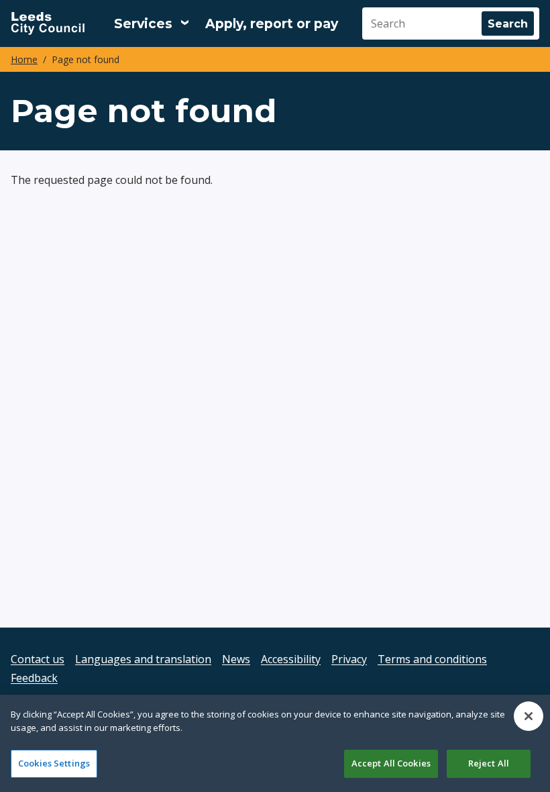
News (236, 659)
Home (24, 59)
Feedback (34, 678)
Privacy (349, 659)
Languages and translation (143, 659)
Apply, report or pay (271, 24)
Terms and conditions (432, 659)
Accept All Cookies (391, 763)
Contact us (37, 659)
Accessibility (291, 659)
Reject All (488, 763)
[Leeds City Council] (48, 23)
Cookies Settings (54, 763)
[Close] (528, 716)
